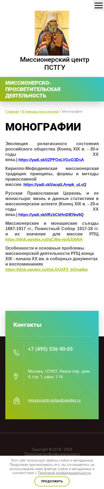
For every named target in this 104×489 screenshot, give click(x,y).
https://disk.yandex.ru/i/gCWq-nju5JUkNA (44, 239)
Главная (12, 111)
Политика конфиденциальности (52, 454)
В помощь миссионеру (40, 111)
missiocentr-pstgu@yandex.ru (54, 400)
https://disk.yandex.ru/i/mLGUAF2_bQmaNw (46, 269)
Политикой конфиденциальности (64, 473)
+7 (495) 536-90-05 (50, 349)
